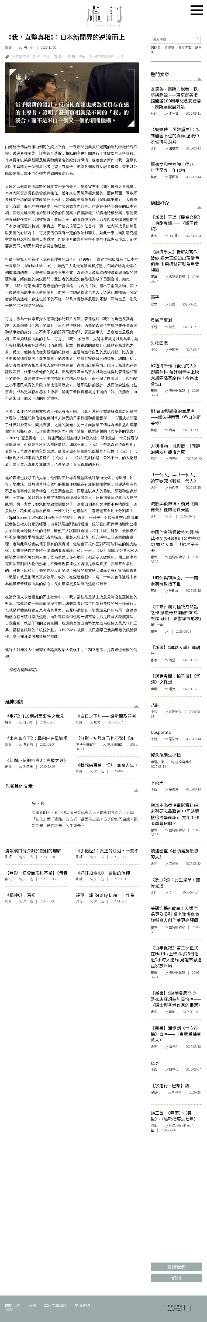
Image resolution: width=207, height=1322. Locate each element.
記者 (81, 56)
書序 (154, 235)
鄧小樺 (28, 722)
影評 (8, 47)
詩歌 (154, 1125)
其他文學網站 (55, 1305)
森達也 (59, 56)
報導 (154, 276)
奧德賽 (169, 47)
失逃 (120, 56)
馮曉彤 (28, 766)
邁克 (172, 688)
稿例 (32, 1305)
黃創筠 (28, 744)
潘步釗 (173, 1046)
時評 (8, 722)
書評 (154, 487)
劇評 (8, 766)
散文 (8, 878)
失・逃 (29, 47)
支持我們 (82, 1305)
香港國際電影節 (101, 56)
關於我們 (12, 1305)
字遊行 (155, 1092)
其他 (79, 901)
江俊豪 (173, 863)
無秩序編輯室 (85, 744)
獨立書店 (184, 47)
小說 (154, 326)
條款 (9, 1309)
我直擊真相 (20, 56)
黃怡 (172, 1011)
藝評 (154, 113)
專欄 (154, 688)
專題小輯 (157, 761)
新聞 (71, 56)
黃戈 (172, 326)
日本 (46, 56)
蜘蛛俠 (155, 47)
